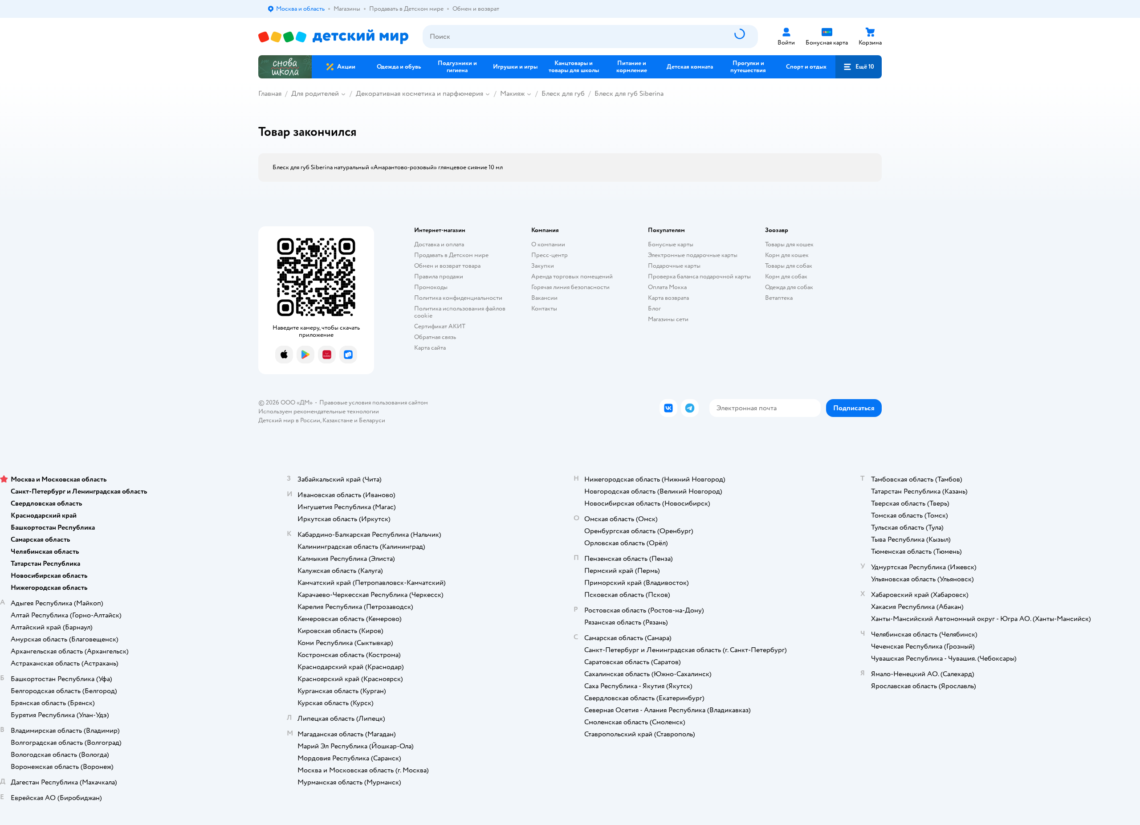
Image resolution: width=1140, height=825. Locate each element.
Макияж (512, 93)
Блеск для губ (563, 93)
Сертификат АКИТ (439, 326)
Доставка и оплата (439, 244)
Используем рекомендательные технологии (318, 411)
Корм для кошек (787, 255)
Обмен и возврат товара (447, 266)
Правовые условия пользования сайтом (373, 402)
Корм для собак (786, 276)
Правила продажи (438, 276)
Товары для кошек (789, 244)
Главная (269, 93)
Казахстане (337, 420)
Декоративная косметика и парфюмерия (419, 93)
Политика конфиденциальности (458, 298)
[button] (858, 66)
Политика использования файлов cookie (459, 312)
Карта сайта (430, 347)
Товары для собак (788, 266)
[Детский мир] (333, 36)
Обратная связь (435, 337)
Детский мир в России (289, 420)
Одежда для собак (789, 287)
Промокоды (431, 287)
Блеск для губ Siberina (629, 93)
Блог (654, 308)
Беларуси (372, 420)
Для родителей (315, 93)
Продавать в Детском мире (451, 255)
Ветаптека (779, 298)
